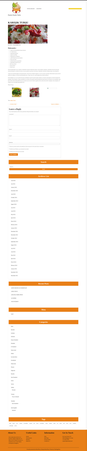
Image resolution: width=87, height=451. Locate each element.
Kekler (12, 353)
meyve (46, 423)
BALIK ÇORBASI (55, 104)
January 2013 (14, 228)
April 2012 (13, 258)
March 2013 (13, 221)
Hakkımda (38, 8)
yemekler (74, 423)
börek (14, 423)
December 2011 (14, 272)
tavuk (67, 423)
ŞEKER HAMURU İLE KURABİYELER (19, 288)
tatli (64, 423)
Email (10, 135)
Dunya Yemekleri (14, 339)
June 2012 (13, 251)
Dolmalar (13, 336)
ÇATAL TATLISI (14, 291)
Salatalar (14, 410)
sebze (11, 100)
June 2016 (13, 180)
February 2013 (14, 224)
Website (11, 142)
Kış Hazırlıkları (14, 356)
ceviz (17, 423)
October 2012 (14, 238)
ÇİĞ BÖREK (13, 298)
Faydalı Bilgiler (31, 8)
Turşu (14, 100)
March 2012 (13, 262)
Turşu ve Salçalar (15, 396)
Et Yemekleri (13, 346)
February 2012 (14, 265)
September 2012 (14, 241)
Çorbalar (13, 333)
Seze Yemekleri (14, 377)
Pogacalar (13, 370)
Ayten (10, 44)
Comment (11, 114)
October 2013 (14, 197)
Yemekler (13, 401)
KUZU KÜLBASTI (15, 301)
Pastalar (14, 389)
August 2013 (13, 204)
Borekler (13, 329)
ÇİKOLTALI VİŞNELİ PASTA (17, 294)
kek (34, 423)
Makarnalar (13, 363)
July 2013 (13, 207)
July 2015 (13, 183)
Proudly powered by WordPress (34, 449)
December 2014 (14, 190)
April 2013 (13, 217)
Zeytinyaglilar (14, 407)
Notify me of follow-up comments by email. (19, 149)
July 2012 (13, 248)
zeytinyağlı (11, 425)
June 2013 (13, 211)
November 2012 (14, 234)
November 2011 (14, 275)
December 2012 (14, 231)
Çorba (16, 425)
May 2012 (13, 255)
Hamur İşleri (13, 350)
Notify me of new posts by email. (17, 151)
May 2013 (13, 214)
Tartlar (12, 384)
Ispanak (30, 423)
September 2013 (14, 200)
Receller (13, 373)
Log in (12, 314)
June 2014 (13, 194)
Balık (12, 326)
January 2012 (14, 268)
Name (10, 129)
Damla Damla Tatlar (14, 15)
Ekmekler (13, 343)
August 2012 (13, 245)
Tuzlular (12, 394)
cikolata (20, 423)
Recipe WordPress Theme (47, 449)
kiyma (37, 423)
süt (57, 423)
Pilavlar (12, 367)
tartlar (61, 423)
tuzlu (70, 423)
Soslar (12, 380)
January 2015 (14, 187)
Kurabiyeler (13, 360)
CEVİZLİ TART (13, 104)
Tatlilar (12, 387)
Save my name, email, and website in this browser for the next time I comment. (27, 146)
